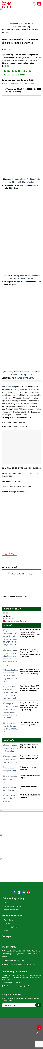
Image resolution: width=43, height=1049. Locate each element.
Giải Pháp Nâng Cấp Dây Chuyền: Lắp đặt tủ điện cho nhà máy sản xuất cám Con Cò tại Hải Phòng (30, 653)
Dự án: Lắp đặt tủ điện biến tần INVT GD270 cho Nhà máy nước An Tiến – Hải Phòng (30, 671)
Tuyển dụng (8, 923)
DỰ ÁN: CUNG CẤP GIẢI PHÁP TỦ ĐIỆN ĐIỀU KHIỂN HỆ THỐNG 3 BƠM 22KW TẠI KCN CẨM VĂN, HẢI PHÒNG (30, 633)
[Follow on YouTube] (28, 892)
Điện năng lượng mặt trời (12, 906)
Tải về (10, 553)
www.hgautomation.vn (17, 492)
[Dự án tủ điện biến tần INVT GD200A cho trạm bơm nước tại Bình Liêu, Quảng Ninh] (10, 692)
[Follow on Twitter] (24, 892)
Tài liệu (6, 930)
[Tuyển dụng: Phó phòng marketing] (10, 769)
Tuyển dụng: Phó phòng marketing (28, 768)
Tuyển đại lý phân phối (11, 927)
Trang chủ (13, 24)
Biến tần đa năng (9, 386)
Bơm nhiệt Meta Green (11, 910)
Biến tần (5, 409)
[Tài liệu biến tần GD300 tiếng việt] (21, 583)
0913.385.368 (34, 4)
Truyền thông (8, 920)
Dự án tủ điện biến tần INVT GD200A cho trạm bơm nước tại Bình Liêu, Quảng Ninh (29, 688)
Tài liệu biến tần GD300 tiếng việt (14, 596)
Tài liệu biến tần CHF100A (14, 75)
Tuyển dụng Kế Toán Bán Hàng (28, 788)
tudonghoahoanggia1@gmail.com (16, 621)
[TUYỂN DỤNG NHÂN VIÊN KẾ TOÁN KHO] (10, 798)
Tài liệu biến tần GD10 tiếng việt (17, 71)
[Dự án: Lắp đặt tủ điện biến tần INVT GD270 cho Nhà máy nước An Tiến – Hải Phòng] (10, 675)
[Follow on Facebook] (14, 892)
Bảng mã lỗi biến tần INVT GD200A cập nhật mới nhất (29, 757)
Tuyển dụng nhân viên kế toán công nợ (30, 776)
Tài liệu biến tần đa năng (21, 26)
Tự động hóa (23, 24)
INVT (31, 24)
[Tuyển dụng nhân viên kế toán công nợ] (10, 779)
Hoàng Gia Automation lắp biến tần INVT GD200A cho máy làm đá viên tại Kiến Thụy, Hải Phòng (29, 706)
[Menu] (39, 4)
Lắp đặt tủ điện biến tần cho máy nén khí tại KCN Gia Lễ (29, 723)
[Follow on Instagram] (19, 892)
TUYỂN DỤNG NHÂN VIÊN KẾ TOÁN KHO (30, 796)
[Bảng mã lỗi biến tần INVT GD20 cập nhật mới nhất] (10, 748)
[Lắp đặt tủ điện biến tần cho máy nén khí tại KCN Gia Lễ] (10, 727)
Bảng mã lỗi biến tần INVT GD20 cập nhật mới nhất (29, 746)
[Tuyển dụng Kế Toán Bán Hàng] (10, 788)
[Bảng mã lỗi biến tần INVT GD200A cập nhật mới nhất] (10, 759)
